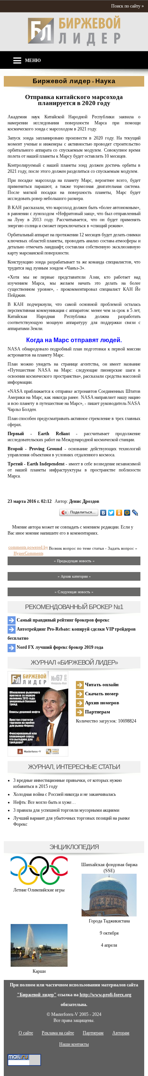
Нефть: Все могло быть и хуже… (44, 802)
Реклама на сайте (58, 1033)
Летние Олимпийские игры (39, 890)
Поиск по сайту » (127, 6)
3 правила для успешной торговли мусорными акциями (66, 810)
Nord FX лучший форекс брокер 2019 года (59, 647)
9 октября (109, 933)
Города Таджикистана (109, 921)
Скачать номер (101, 693)
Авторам (120, 1033)
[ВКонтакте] (103, 513)
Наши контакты (74, 1044)
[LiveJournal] (135, 513)
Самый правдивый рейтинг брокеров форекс (62, 620)
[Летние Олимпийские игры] (39, 884)
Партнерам (97, 712)
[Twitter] (111, 513)
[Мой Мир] (127, 513)
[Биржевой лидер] (74, 44)
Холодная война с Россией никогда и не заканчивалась (64, 794)
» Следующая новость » (74, 592)
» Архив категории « (74, 576)
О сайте (26, 1033)
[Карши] (39, 965)
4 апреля (109, 945)
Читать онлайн (101, 684)
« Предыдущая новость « (74, 561)
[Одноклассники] (119, 513)
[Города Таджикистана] (109, 915)
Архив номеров (101, 702)
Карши (39, 971)
